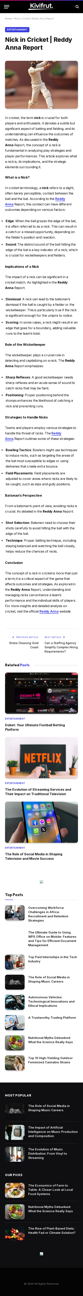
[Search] (77, 6)
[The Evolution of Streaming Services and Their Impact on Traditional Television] (41, 757)
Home (8, 18)
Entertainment (17, 29)
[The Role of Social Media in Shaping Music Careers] (15, 982)
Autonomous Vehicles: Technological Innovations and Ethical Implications (51, 1001)
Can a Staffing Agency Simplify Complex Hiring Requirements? (61, 647)
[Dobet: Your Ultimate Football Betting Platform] (41, 693)
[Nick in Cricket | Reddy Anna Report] (41, 85)
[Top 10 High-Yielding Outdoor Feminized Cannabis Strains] (15, 1063)
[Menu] (6, 6)
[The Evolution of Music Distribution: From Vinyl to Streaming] (15, 1154)
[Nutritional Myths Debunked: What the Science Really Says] (15, 1042)
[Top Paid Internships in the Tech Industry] (15, 962)
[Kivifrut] (41, 7)
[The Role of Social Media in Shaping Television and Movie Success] (41, 822)
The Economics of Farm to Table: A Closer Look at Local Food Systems (50, 1190)
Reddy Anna (49, 611)
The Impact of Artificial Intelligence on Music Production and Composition (53, 1132)
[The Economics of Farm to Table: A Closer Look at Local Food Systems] (15, 1190)
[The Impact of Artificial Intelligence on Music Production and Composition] (15, 1132)
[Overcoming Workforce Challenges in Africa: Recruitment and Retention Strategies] (15, 912)
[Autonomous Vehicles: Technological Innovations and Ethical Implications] (15, 1002)
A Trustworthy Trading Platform (52, 1018)
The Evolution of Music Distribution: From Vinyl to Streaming (47, 1153)
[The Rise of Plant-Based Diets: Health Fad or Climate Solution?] (15, 1233)
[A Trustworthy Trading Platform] (15, 1022)
